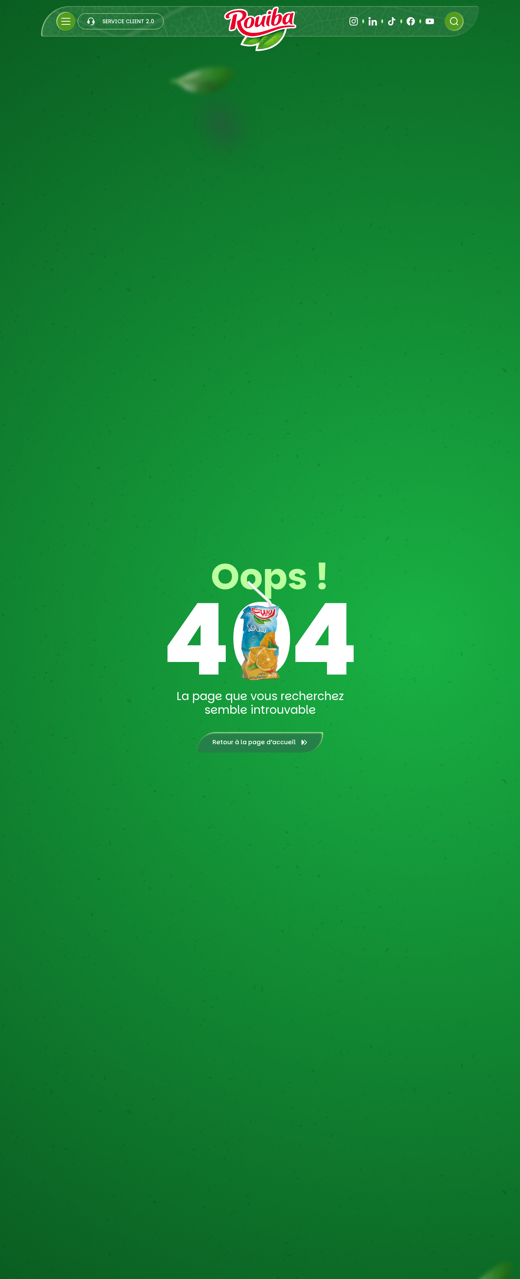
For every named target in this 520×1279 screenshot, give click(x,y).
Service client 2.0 (128, 21)
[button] (65, 21)
